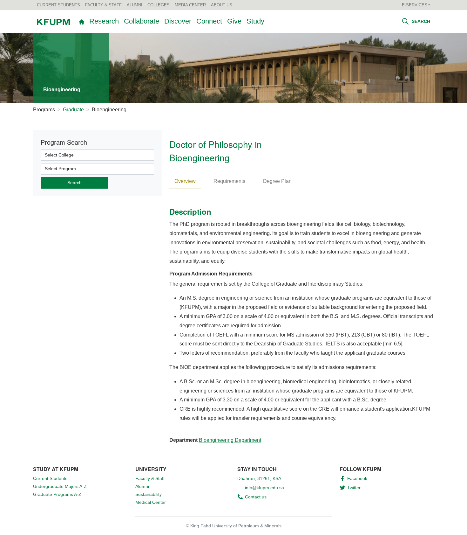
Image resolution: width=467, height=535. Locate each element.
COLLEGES (158, 5)
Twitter (354, 487)
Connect (209, 21)
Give (234, 21)
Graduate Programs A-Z (57, 494)
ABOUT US (221, 5)
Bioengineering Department (230, 440)
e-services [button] (414, 5)
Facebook (357, 478)
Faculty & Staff (150, 478)
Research (104, 21)
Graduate (73, 109)
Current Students (50, 478)
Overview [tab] (185, 181)
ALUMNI (134, 5)
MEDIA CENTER (190, 5)
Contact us (256, 496)
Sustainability (148, 494)
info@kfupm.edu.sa (264, 487)
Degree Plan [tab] (277, 181)
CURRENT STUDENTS (58, 5)
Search (420, 21)
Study (255, 21)
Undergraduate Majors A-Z (60, 486)
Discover (177, 21)
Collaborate (141, 21)
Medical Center (150, 502)
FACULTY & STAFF (103, 5)
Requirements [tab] (229, 181)
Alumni (142, 486)
